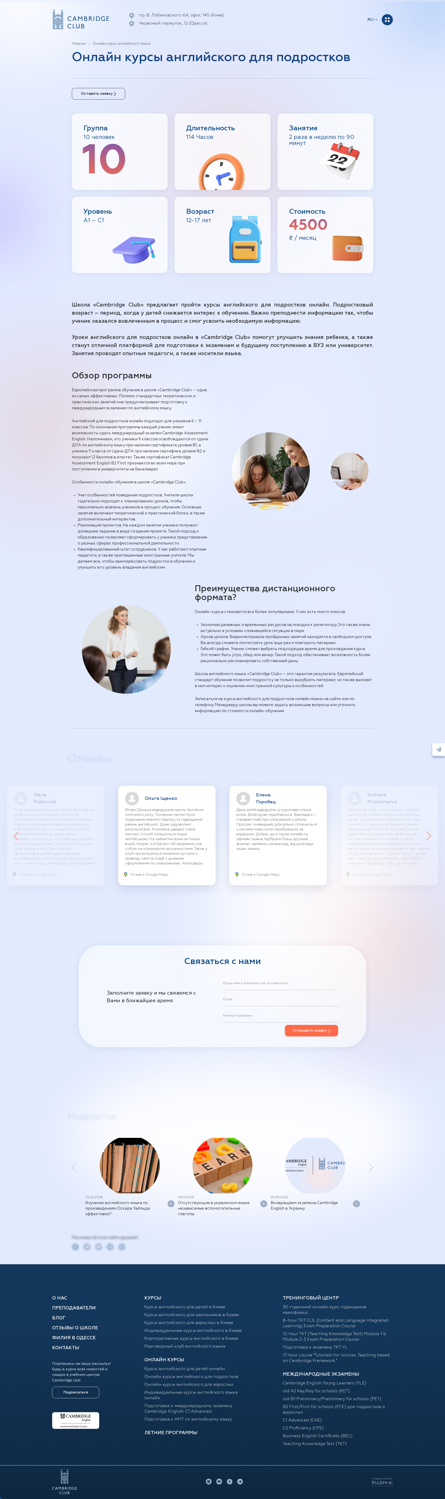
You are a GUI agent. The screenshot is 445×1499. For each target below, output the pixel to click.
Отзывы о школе (75, 1328)
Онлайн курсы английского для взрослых (188, 1385)
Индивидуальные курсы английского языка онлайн (191, 1395)
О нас (59, 1298)
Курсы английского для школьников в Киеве (191, 1315)
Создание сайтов (382, 1478)
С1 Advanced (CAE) (302, 1420)
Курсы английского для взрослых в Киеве (188, 1323)
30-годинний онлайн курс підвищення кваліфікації (324, 1310)
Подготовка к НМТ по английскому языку (188, 1419)
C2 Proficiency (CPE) (303, 1428)
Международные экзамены (321, 1374)
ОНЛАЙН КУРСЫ (164, 1360)
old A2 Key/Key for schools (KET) (316, 1391)
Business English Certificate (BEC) (318, 1436)
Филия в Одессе (74, 1338)
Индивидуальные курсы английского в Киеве (193, 1331)
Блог (59, 1318)
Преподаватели (74, 1308)
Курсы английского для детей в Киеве (184, 1307)
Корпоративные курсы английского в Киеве (191, 1338)
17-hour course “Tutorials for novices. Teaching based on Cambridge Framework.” (336, 1358)
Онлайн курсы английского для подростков (191, 1377)
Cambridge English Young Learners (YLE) (324, 1383)
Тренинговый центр (311, 1298)
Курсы (152, 1298)
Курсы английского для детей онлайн (184, 1369)
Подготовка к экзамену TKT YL (315, 1347)
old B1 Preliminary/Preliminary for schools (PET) (332, 1399)
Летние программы (170, 1432)
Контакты (65, 1348)
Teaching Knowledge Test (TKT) (315, 1444)
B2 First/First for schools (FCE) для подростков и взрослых (334, 1410)
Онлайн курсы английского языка (122, 43)
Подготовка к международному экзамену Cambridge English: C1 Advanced (188, 1409)
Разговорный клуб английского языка (184, 1346)
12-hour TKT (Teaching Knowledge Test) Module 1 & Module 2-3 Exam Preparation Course (334, 1337)
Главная (79, 43)
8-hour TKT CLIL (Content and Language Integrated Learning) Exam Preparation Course (335, 1323)
